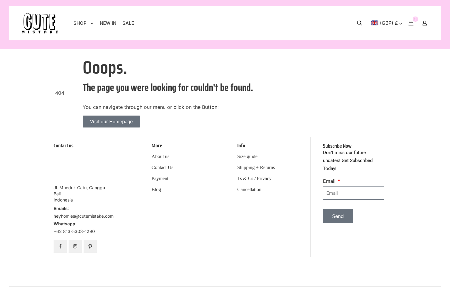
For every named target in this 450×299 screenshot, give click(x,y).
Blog (156, 189)
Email (330, 181)
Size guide (247, 156)
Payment (160, 178)
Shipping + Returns (256, 167)
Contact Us (162, 167)
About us (160, 156)
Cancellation (249, 189)
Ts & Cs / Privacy (254, 178)
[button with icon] (60, 246)
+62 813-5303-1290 (74, 231)
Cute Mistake (265, 290)
